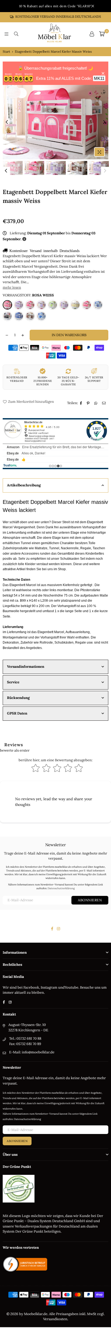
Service (13, 682)
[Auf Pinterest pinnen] (89, 403)
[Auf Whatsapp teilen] (96, 403)
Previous (7, 122)
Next (104, 122)
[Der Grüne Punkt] (18, 1201)
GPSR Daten (17, 713)
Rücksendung (18, 697)
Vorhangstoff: (28, 295)
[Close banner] (103, 73)
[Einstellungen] (92, 34)
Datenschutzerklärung (61, 888)
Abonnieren (90, 900)
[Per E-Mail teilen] (104, 403)
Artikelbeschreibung (24, 485)
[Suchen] (16, 34)
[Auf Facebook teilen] (81, 403)
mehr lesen (12, 287)
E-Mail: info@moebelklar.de (31, 1052)
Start (6, 51)
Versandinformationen (25, 666)
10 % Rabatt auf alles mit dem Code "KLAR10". (55, 6)
